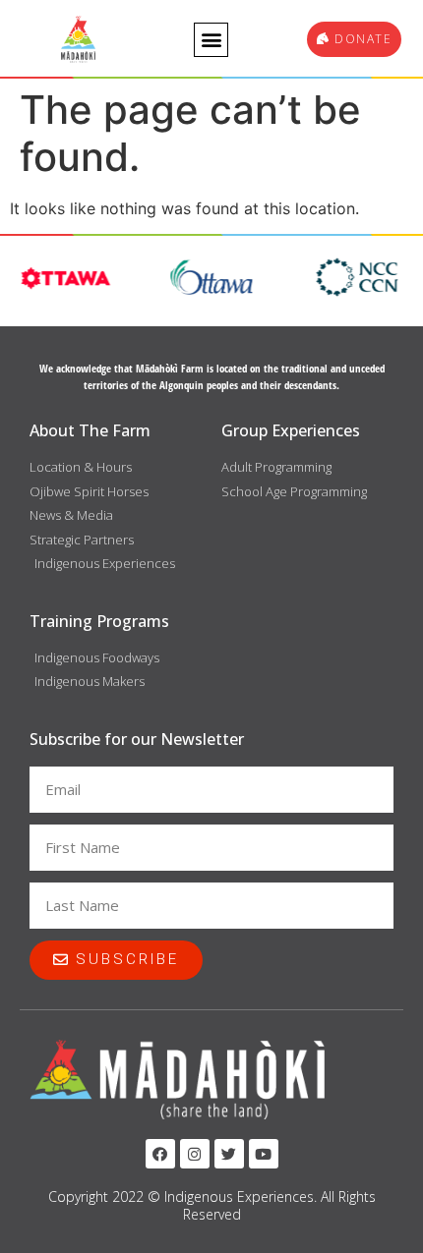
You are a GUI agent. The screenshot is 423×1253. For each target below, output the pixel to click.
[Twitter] (229, 1153)
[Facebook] (160, 1153)
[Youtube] (263, 1153)
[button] (211, 40)
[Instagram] (195, 1153)
